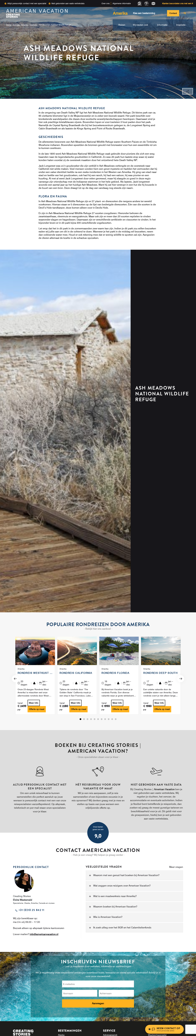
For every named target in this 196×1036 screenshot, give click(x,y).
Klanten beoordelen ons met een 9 (177, 3)
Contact (173, 13)
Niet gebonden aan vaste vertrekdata (67, 3)
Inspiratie (33, 25)
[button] (80, 719)
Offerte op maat (36, 709)
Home (8, 25)
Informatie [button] (162, 25)
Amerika (16, 25)
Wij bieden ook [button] (140, 25)
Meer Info (33, 703)
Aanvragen (98, 1003)
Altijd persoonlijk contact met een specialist (26, 3)
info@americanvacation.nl (44, 934)
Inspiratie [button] (180, 25)
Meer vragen (176, 867)
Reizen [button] (121, 25)
